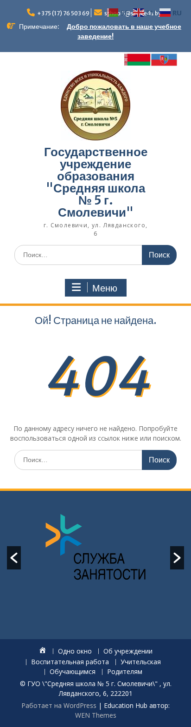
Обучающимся (73, 672)
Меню (104, 288)
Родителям (124, 672)
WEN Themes (95, 715)
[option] (95, 548)
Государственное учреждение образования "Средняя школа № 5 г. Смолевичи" (95, 182)
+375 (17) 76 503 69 (63, 13)
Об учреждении (128, 651)
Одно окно (75, 651)
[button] (14, 557)
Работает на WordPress (58, 705)
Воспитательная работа (70, 662)
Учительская (141, 662)
